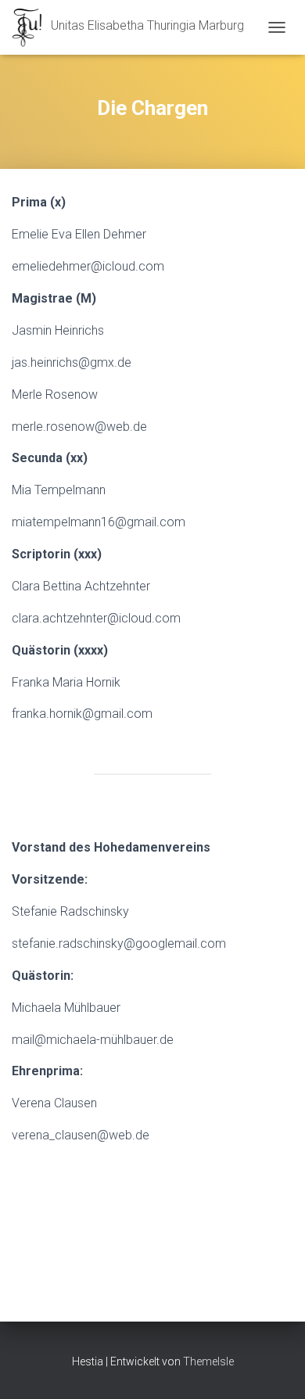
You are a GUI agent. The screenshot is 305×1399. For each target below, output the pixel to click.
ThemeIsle (208, 1361)
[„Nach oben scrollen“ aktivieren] (274, 1367)
